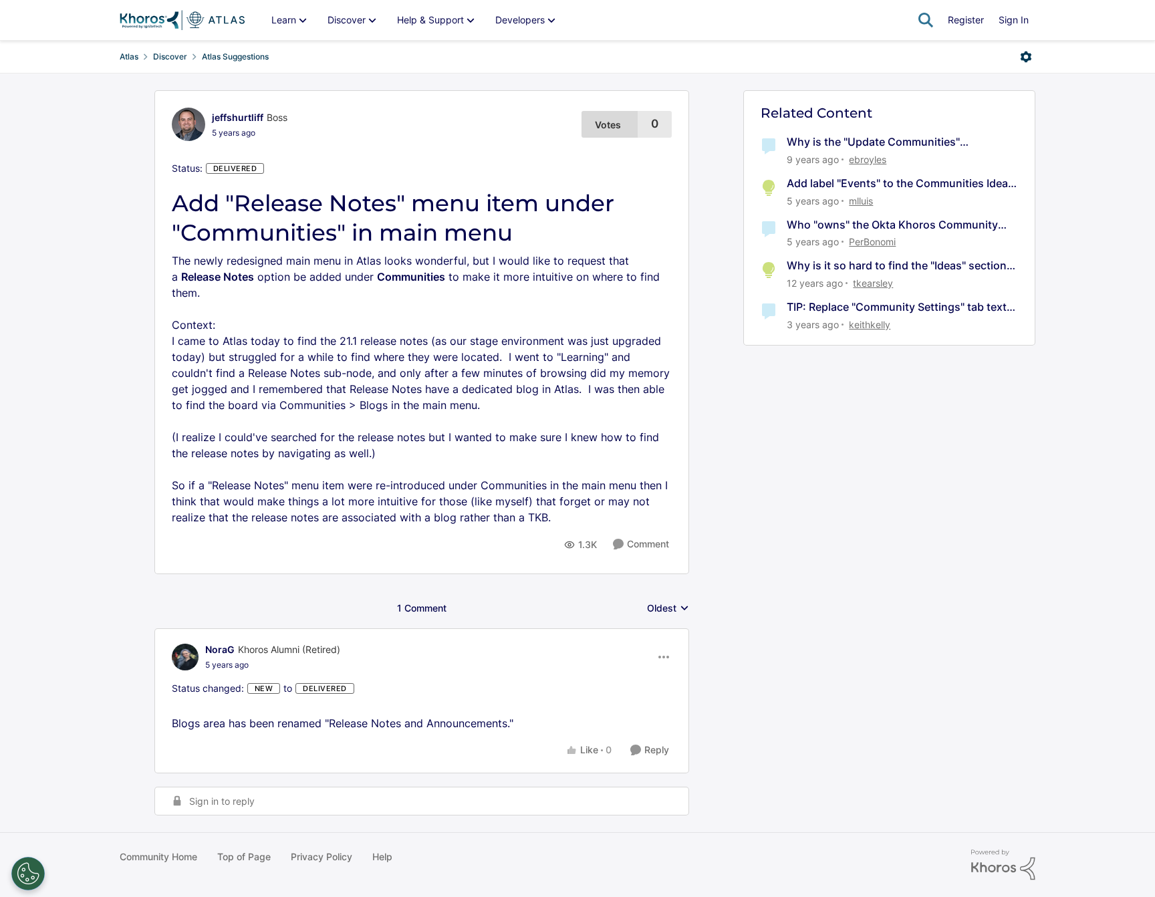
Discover (170, 56)
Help (382, 856)
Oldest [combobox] (668, 608)
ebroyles (867, 159)
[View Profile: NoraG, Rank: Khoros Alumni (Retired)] (185, 657)
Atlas (129, 56)
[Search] (926, 20)
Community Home (158, 856)
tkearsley (873, 283)
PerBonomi (872, 241)
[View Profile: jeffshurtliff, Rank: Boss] (188, 124)
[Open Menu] (1026, 56)
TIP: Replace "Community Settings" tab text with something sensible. (897, 307)
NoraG (220, 649)
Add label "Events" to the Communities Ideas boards (900, 183)
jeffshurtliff (237, 117)
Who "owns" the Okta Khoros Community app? (892, 225)
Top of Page (244, 856)
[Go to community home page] (182, 20)
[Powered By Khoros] (1003, 865)
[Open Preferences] (28, 873)
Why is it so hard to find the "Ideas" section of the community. (897, 266)
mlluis (861, 201)
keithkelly (869, 324)
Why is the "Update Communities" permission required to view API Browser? (892, 142)
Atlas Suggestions (235, 56)
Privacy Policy (321, 856)
